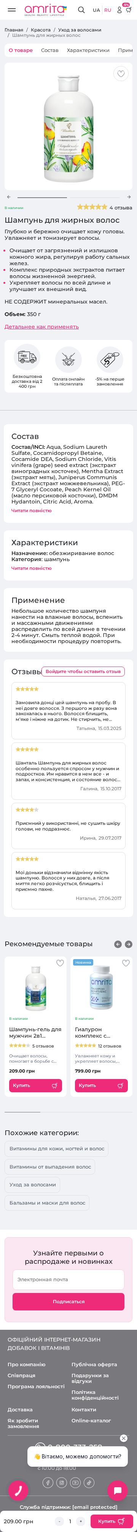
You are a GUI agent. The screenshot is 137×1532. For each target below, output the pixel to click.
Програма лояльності (36, 1386)
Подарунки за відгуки (90, 1378)
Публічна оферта (94, 1364)
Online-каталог (91, 1420)
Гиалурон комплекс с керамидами (93, 1032)
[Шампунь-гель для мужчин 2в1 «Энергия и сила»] (35, 987)
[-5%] (119, 9)
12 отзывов (109, 1046)
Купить (106, 1521)
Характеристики (88, 50)
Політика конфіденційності (95, 1395)
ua (96, 10)
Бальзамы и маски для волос (47, 1203)
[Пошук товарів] (82, 10)
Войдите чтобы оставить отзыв (83, 671)
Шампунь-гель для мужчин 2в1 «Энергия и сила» (35, 1032)
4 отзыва (121, 207)
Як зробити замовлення (23, 1423)
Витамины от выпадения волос (50, 1167)
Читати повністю (31, 510)
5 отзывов (43, 1046)
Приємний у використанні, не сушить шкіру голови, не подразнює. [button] (68, 826)
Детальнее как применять (42, 327)
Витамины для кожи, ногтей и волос (57, 1148)
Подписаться (68, 1301)
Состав (50, 50)
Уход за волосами (33, 1184)
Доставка (20, 1409)
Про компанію (27, 1364)
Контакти (84, 1409)
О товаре (21, 50)
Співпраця (21, 1375)
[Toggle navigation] (14, 10)
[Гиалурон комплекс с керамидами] (101, 987)
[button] (8, 197)
